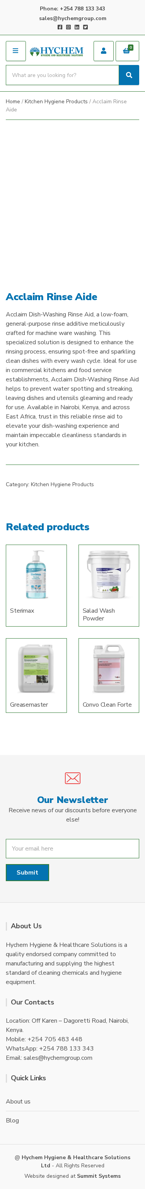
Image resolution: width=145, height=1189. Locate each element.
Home (13, 101)
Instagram (68, 27)
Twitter (85, 27)
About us (18, 1101)
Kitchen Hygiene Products (56, 101)
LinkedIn (77, 27)
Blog (12, 1120)
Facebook (60, 27)
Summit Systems (99, 1176)
